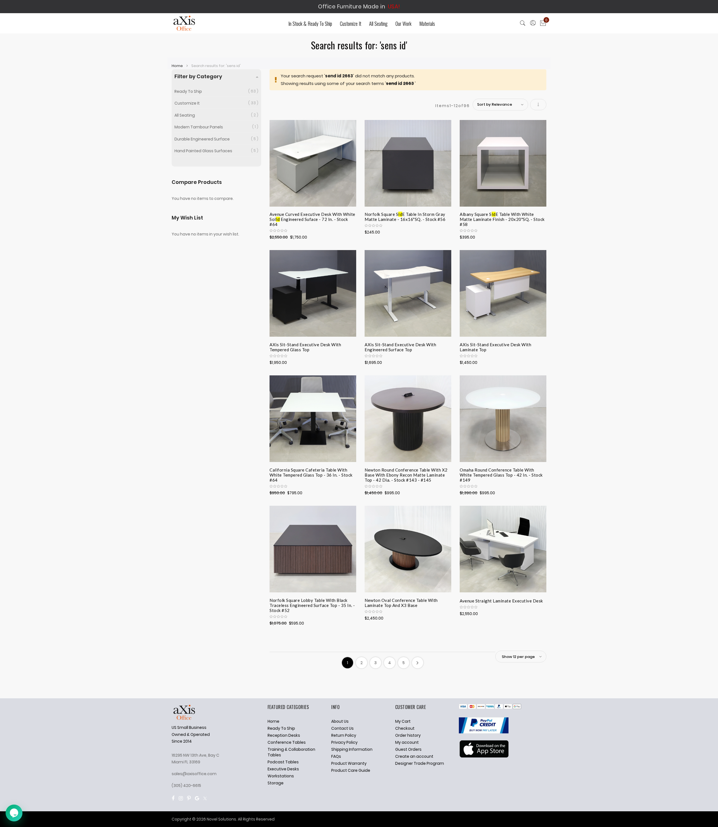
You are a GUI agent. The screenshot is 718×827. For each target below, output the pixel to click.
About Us (340, 721)
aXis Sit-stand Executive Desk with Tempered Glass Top (305, 347)
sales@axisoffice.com (194, 774)
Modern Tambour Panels (198, 127)
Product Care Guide (350, 770)
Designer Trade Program (419, 763)
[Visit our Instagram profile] (181, 798)
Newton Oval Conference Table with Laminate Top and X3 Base (401, 603)
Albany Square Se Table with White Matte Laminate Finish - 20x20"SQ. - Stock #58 (502, 218)
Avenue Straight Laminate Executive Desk (501, 600)
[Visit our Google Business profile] (197, 798)
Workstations (281, 776)
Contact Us (342, 728)
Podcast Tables (283, 762)
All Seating (184, 115)
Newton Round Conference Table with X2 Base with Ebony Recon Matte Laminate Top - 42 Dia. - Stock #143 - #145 (406, 474)
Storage (276, 783)
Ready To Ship (188, 91)
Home (178, 65)
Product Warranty (349, 763)
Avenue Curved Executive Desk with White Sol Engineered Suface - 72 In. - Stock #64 (312, 218)
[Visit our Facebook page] (173, 798)
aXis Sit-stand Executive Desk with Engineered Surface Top (400, 347)
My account (407, 742)
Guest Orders (408, 749)
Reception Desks (284, 735)
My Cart (403, 721)
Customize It (187, 103)
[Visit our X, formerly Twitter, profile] (205, 798)
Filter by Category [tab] (198, 76)
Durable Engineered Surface (202, 139)
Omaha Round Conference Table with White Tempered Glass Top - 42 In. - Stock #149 (501, 474)
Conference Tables (287, 742)
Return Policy (343, 735)
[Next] (417, 662)
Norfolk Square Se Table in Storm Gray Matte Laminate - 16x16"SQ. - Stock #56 (405, 217)
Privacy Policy (344, 742)
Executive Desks (283, 769)
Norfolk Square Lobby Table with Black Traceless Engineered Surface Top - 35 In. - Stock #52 (312, 604)
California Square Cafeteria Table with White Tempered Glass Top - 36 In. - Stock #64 (311, 474)
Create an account (414, 756)
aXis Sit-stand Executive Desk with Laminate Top (495, 347)
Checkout (405, 728)
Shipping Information (351, 749)
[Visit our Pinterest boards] (189, 798)
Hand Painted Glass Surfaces (203, 151)
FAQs (336, 756)
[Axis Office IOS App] (483, 756)
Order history (408, 735)
